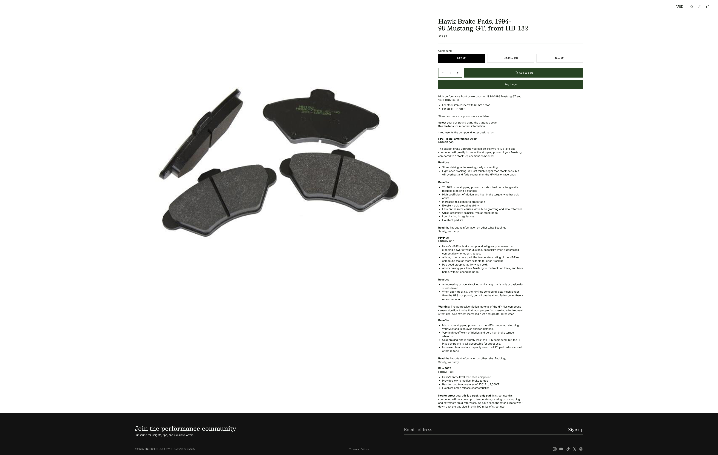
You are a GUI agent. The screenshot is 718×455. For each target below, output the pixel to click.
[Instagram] (555, 449)
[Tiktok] (568, 449)
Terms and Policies (359, 449)
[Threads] (581, 449)
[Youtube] (561, 449)
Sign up (575, 429)
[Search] (692, 6)
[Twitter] (574, 449)
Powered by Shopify (184, 449)
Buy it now (510, 84)
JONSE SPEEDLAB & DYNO (158, 449)
